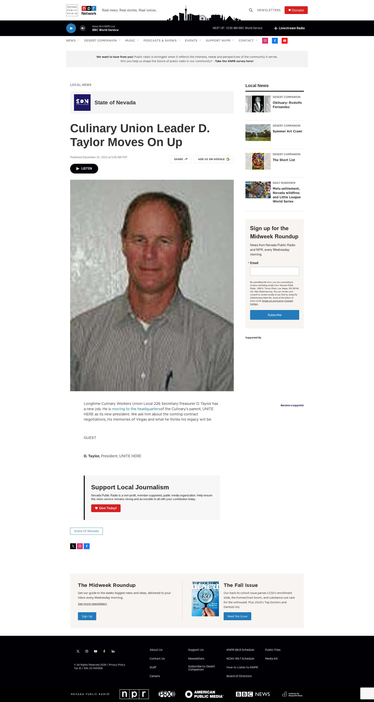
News (71, 40)
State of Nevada (115, 103)
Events (191, 40)
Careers (155, 676)
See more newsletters (92, 604)
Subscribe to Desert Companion (201, 668)
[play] (71, 28)
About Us (156, 650)
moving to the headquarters (136, 408)
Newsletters (269, 10)
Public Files (272, 650)
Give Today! (108, 508)
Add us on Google (211, 159)
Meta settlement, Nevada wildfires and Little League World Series (287, 194)
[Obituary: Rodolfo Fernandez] (258, 104)
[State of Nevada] (82, 102)
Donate (298, 10)
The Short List (284, 160)
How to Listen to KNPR (242, 667)
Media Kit (271, 658)
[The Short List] (258, 161)
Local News (81, 84)
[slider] (89, 28)
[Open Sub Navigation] (78, 40)
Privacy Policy (117, 664)
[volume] (82, 28)
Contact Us (157, 658)
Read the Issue (237, 616)
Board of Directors (239, 676)
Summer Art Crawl (287, 131)
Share (178, 159)
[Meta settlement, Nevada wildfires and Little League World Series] (258, 189)
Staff (153, 667)
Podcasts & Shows (160, 40)
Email (254, 262)
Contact (246, 40)
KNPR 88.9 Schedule (240, 650)
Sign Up (87, 616)
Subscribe (275, 315)
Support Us (196, 650)
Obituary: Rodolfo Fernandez (287, 104)
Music (130, 40)
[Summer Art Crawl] (258, 132)
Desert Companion (100, 40)
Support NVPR (218, 40)
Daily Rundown (284, 183)
